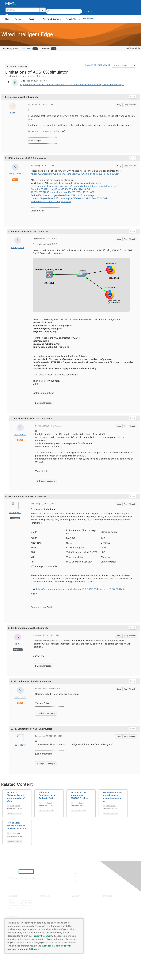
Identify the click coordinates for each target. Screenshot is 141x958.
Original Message (44, 403)
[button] (79, 922)
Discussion (29, 48)
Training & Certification (82, 908)
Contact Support (79, 904)
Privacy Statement (42, 935)
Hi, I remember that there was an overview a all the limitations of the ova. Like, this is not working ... (72, 84)
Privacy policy (46, 916)
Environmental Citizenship (51, 912)
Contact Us (45, 908)
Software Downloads (81, 912)
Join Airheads (88, 18)
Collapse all (104, 65)
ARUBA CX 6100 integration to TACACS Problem (79, 795)
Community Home (10, 48)
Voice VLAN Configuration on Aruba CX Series (47, 795)
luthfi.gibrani (17, 247)
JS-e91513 (20, 744)
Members (48, 48)
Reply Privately (130, 105)
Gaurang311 (15, 512)
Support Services (79, 900)
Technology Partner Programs (116, 912)
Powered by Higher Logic (102, 953)
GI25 (17, 644)
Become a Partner (111, 904)
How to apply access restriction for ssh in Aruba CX (16, 825)
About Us (44, 900)
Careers (43, 904)
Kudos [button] (132, 97)
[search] (43, 10)
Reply (119, 105)
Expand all (90, 65)
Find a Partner (109, 900)
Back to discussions (18, 66)
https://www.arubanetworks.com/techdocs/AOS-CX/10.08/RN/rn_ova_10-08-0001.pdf (75, 173)
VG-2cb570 (15, 174)
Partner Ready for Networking (116, 908)
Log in (89, 11)
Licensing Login (79, 916)
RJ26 (12, 113)
